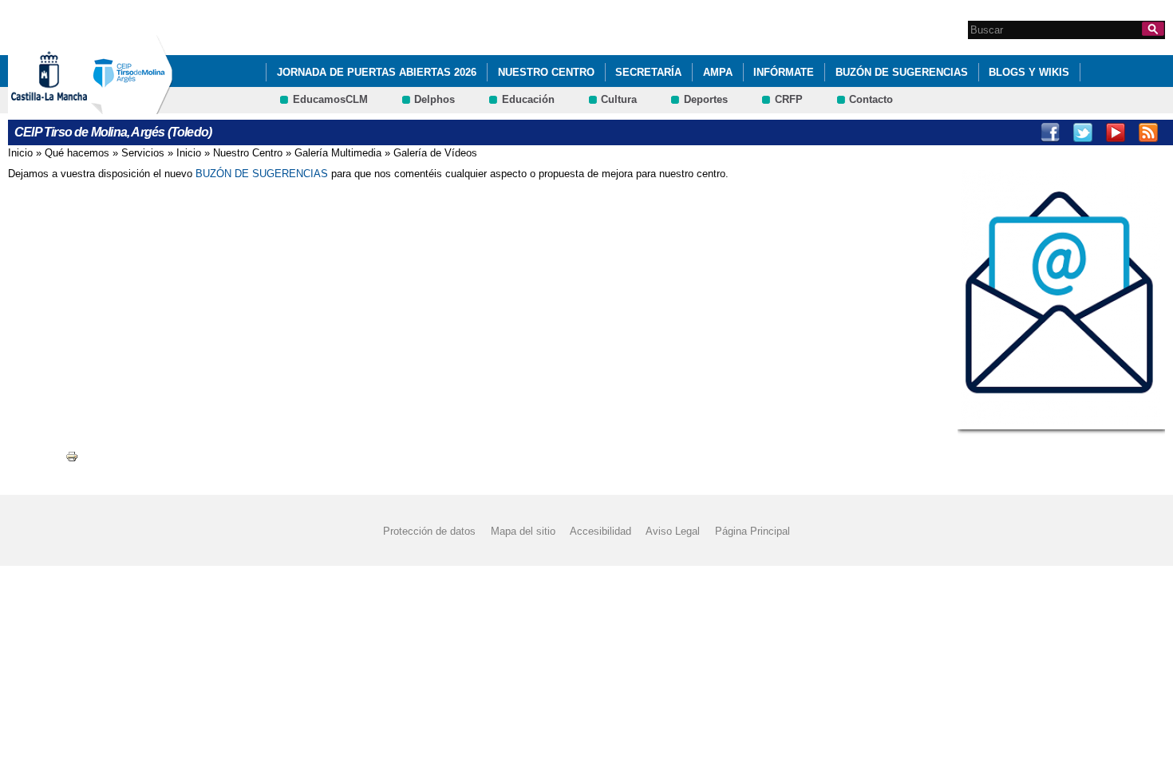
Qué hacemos (77, 153)
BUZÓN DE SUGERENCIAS (901, 72)
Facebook (1050, 132)
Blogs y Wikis (1029, 72)
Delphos (434, 99)
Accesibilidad (600, 531)
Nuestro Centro (546, 72)
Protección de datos (429, 531)
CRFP (789, 99)
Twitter (1082, 132)
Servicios (142, 153)
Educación (528, 99)
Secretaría (648, 72)
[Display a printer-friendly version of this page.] (71, 455)
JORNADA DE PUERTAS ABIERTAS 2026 (376, 72)
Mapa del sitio (523, 531)
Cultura (619, 99)
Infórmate (783, 72)
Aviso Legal (673, 531)
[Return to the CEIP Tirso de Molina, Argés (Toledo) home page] (131, 107)
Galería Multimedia (337, 153)
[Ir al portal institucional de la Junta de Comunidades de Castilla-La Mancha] (69, 107)
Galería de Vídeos (435, 153)
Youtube (1115, 132)
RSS (1148, 132)
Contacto (871, 99)
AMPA (718, 72)
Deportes (706, 99)
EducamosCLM (330, 99)
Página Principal (752, 531)
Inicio (20, 153)
